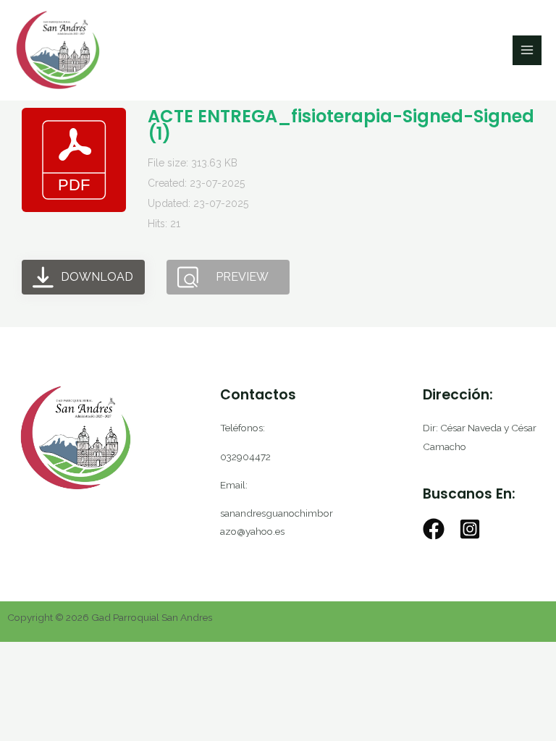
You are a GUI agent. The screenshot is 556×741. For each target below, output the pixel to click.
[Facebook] (434, 529)
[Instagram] (470, 529)
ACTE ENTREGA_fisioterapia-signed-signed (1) (341, 124)
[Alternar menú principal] (527, 50)
